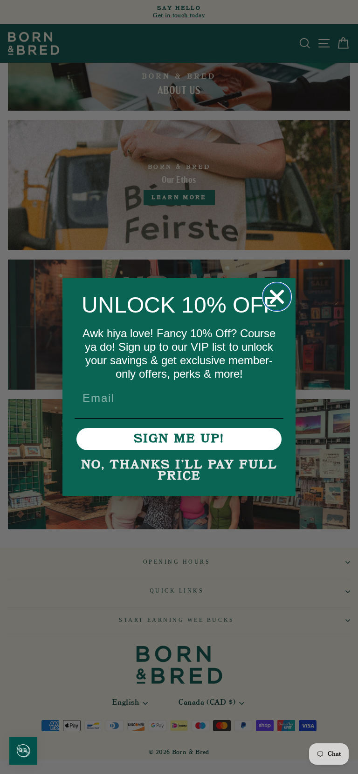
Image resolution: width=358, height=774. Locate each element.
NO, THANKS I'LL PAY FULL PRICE (179, 471)
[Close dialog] (277, 297)
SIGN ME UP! (179, 439)
